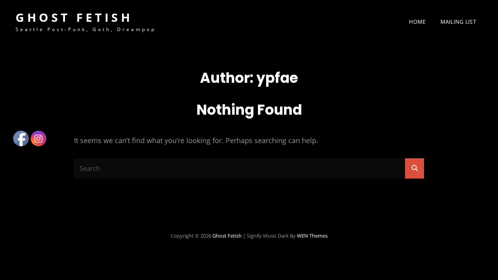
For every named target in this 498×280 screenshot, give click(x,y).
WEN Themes (312, 235)
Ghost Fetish (74, 17)
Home (417, 21)
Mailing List (458, 21)
